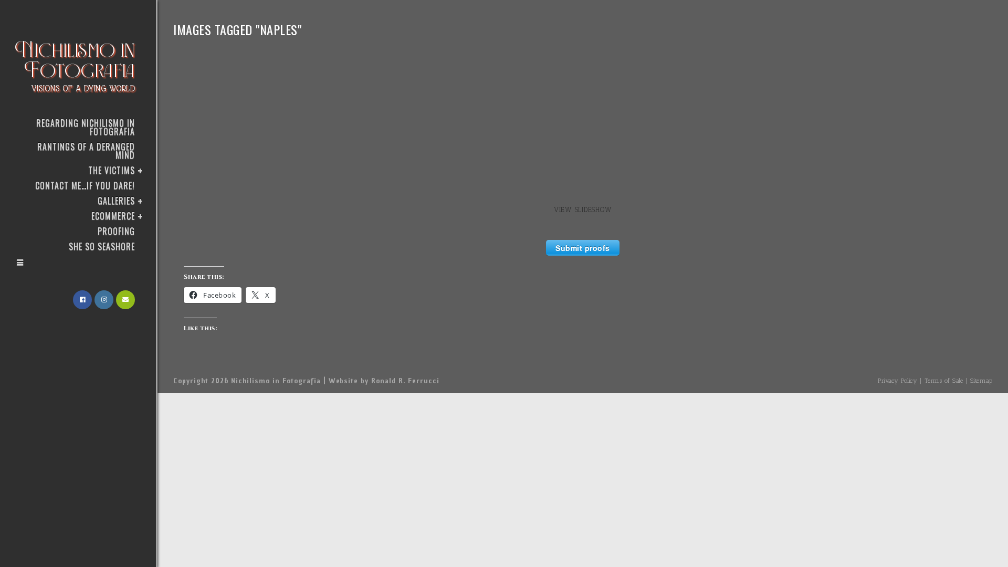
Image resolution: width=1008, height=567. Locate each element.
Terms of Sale (944, 380)
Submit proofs (582, 248)
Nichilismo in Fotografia (75, 64)
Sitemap (981, 380)
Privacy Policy (897, 380)
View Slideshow (583, 210)
